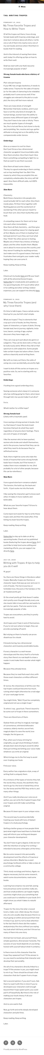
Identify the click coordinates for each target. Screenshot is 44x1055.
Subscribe (8, 282)
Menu (23, 7)
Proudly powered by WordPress (15, 1049)
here (23, 276)
